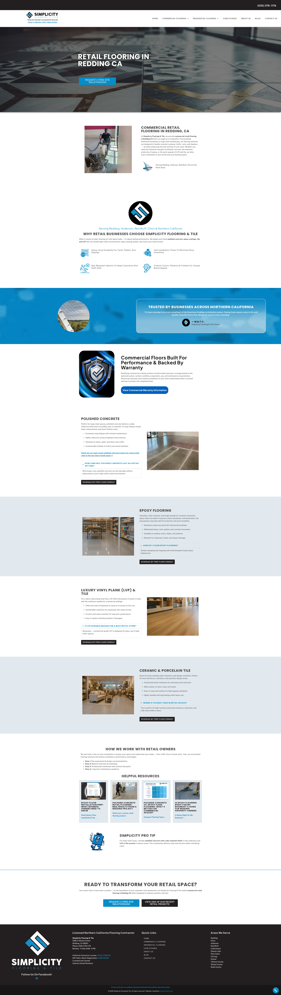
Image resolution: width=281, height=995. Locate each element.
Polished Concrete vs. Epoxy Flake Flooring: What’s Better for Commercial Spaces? (155, 807)
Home (155, 18)
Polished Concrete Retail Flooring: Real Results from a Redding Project (125, 805)
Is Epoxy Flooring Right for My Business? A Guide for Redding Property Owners (186, 806)
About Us (246, 18)
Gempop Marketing (166, 991)
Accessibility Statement (132, 987)
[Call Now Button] (276, 990)
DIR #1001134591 (49, 22)
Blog (258, 18)
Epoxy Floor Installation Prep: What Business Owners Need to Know (92, 806)
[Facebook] (37, 978)
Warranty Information (162, 987)
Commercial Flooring (174, 18)
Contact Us (271, 18)
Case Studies (230, 18)
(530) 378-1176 (266, 5)
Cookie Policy (148, 987)
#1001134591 (103, 958)
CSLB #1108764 (34, 22)
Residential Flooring (204, 18)
